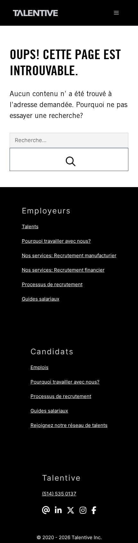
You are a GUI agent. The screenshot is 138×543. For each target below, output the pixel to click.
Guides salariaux (40, 299)
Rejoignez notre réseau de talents (69, 425)
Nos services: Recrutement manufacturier (69, 255)
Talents (30, 226)
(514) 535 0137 (59, 494)
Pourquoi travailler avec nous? (56, 241)
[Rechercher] (69, 159)
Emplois (39, 367)
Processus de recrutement (52, 284)
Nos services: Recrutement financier (63, 270)
